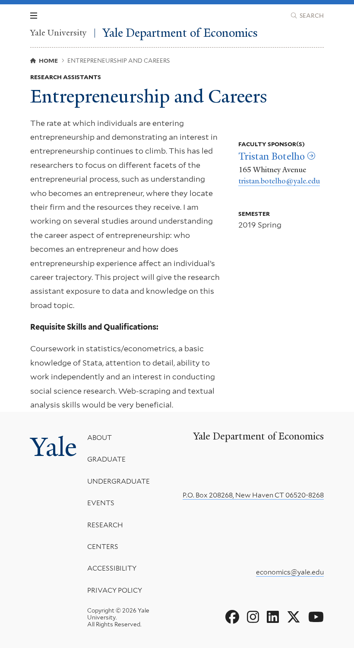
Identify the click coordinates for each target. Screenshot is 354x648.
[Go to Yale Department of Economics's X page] (293, 617)
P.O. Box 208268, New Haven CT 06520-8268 (253, 495)
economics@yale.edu (290, 572)
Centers (102, 546)
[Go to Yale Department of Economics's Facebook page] (232, 617)
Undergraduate (118, 481)
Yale (53, 447)
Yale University (58, 33)
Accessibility (111, 568)
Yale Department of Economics (180, 33)
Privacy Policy (114, 590)
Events (100, 503)
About (99, 437)
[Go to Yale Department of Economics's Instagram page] (253, 617)
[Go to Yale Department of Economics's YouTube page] (316, 617)
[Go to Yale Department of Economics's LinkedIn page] (273, 617)
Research (105, 525)
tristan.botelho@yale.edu (279, 181)
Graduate (106, 459)
